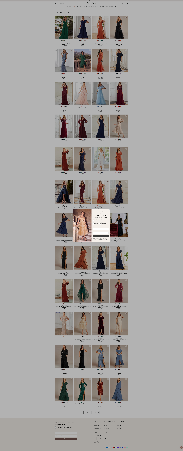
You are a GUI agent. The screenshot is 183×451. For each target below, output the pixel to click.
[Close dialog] (109, 209)
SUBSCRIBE (101, 236)
